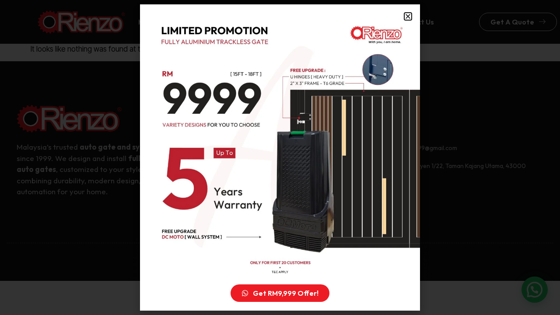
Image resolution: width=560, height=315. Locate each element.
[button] (408, 16)
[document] (280, 157)
